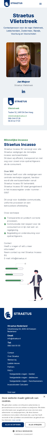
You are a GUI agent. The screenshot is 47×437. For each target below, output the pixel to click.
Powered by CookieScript (23, 434)
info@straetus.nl (14, 338)
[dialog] (23, 415)
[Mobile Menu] (40, 3)
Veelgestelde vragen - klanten (22, 374)
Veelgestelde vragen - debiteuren (24, 377)
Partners (11, 367)
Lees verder (16, 420)
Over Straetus (13, 356)
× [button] (44, 397)
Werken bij (12, 360)
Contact (11, 353)
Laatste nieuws (14, 363)
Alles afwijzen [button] (35, 425)
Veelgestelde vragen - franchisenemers (26, 381)
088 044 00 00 (14, 346)
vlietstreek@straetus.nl (17, 116)
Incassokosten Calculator (18, 384)
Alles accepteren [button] (13, 425)
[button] (23, 431)
